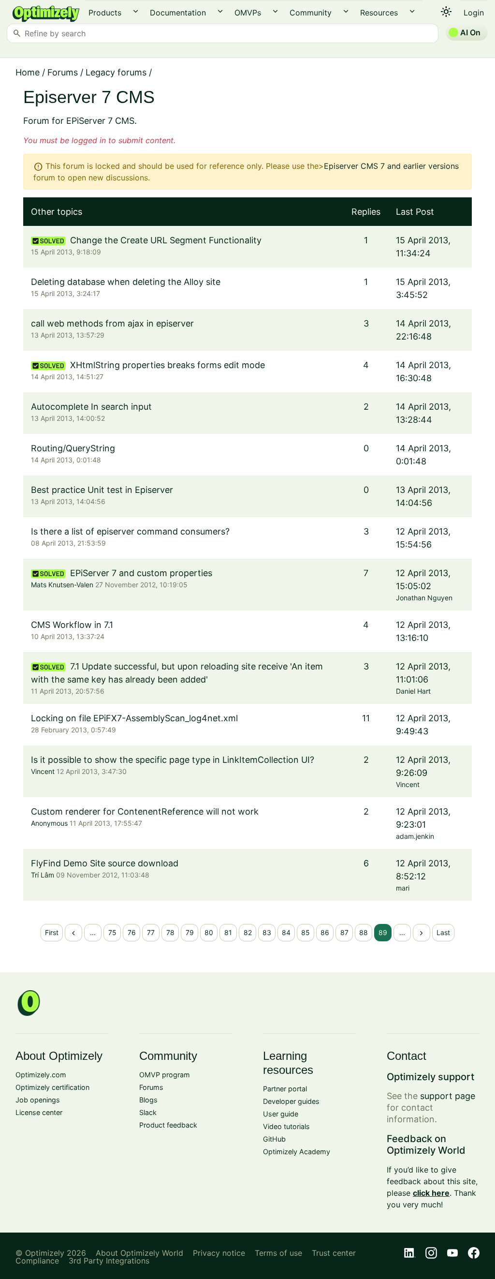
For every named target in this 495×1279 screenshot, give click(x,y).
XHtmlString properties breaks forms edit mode (167, 365)
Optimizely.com (40, 1075)
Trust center (334, 1253)
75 (112, 932)
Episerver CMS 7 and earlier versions (391, 166)
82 (248, 932)
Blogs (148, 1100)
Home (27, 72)
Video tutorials (286, 1126)
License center (38, 1112)
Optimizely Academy (296, 1151)
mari (402, 888)
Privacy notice (219, 1253)
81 (228, 932)
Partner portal (285, 1089)
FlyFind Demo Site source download (104, 863)
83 (266, 932)
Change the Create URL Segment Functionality (166, 240)
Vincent (43, 771)
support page (447, 1096)
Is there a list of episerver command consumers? (130, 531)
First (51, 932)
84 (286, 932)
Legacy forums (116, 72)
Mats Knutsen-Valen (62, 584)
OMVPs (247, 12)
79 (190, 932)
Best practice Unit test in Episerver (102, 490)
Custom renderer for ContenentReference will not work (145, 811)
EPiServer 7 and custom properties (141, 573)
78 (170, 932)
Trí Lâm (42, 875)
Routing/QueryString (73, 448)
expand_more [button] (135, 11)
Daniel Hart (413, 691)
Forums (62, 72)
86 (324, 932)
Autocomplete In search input (91, 407)
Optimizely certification (52, 1087)
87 (344, 932)
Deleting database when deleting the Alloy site (125, 282)
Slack (148, 1112)
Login (474, 12)
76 (132, 932)
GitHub (274, 1139)
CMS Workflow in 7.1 (72, 625)
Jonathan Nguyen (424, 598)
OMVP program (164, 1075)
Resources (379, 12)
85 (305, 932)
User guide (280, 1114)
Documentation (178, 12)
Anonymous (49, 823)
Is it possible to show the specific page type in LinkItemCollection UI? (172, 760)
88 (363, 932)
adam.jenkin (415, 836)
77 (151, 932)
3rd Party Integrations (109, 1260)
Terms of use (278, 1253)
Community (311, 12)
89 (383, 932)
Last (443, 932)
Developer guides (291, 1101)
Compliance (37, 1260)
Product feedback (168, 1125)
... (93, 932)
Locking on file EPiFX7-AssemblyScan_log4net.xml (134, 718)
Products (104, 12)
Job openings (37, 1100)
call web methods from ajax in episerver (112, 323)
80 (208, 932)
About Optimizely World (139, 1253)
